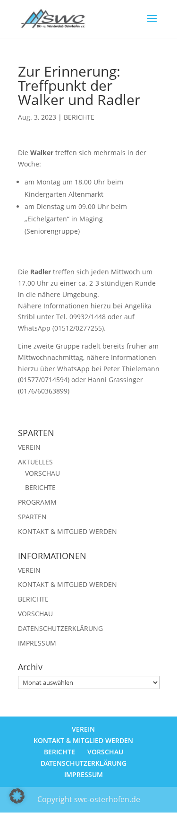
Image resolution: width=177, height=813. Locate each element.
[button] (17, 796)
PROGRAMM (37, 502)
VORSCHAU (42, 473)
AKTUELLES (35, 461)
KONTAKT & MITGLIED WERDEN (67, 531)
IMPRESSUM (37, 642)
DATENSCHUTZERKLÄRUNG (60, 628)
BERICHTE (79, 117)
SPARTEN (32, 516)
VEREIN (29, 447)
